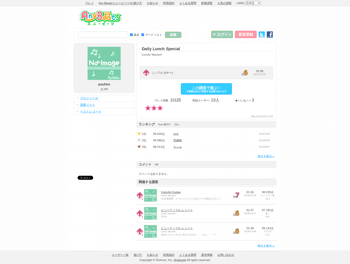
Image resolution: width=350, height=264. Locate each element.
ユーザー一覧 (120, 255)
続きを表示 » (266, 156)
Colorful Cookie (171, 192)
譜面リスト (87, 104)
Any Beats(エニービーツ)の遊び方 (120, 3)
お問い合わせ (225, 255)
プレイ (89, 3)
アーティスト (153, 34)
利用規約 (168, 3)
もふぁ (177, 146)
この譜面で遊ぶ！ (206, 89)
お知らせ (152, 3)
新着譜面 (206, 3)
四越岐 (177, 140)
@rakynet (180, 260)
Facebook (270, 34)
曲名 (136, 34)
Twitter (262, 34)
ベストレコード (90, 111)
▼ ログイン (222, 34)
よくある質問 (187, 3)
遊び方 (137, 255)
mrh (175, 133)
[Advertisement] (202, 17)
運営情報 (206, 255)
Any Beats (100, 17)
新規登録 (246, 34)
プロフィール (89, 98)
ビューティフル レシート (177, 210)
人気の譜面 (224, 3)
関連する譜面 (148, 182)
